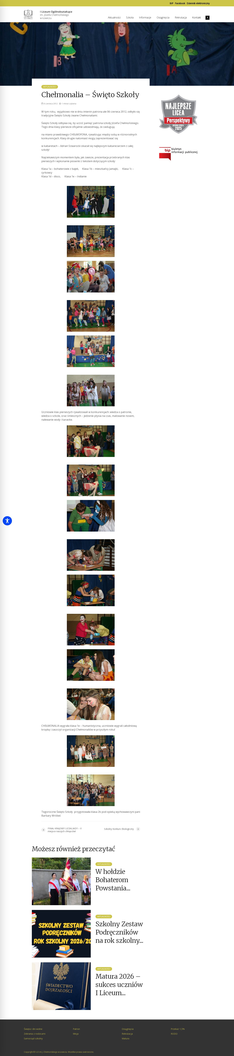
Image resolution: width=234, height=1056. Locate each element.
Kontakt (196, 17)
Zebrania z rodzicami (34, 1033)
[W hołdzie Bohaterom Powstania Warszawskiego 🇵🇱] (61, 881)
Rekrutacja (181, 17)
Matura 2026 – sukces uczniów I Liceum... (119, 984)
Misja (75, 1033)
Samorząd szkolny (33, 1038)
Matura (125, 1038)
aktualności (49, 86)
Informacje (145, 17)
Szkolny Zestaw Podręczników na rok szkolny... (119, 932)
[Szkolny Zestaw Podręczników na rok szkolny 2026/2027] (61, 933)
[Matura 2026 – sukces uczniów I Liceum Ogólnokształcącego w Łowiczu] (61, 986)
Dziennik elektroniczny (198, 3)
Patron (76, 1028)
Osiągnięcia (163, 17)
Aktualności (114, 17)
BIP (171, 3)
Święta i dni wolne (33, 1028)
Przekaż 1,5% (178, 1028)
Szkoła (130, 17)
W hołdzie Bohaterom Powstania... (113, 880)
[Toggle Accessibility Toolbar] (7, 521)
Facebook (180, 3)
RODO (174, 1033)
